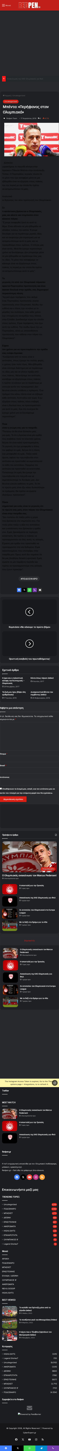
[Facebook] (19, 590)
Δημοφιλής (29, 940)
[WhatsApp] (29, 590)
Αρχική (8, 95)
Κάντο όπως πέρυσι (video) (42, 678)
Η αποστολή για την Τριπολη (31, 885)
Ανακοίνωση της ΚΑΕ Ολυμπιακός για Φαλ (37, 898)
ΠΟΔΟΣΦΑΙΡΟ (30, 578)
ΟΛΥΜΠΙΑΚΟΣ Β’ (9, 1280)
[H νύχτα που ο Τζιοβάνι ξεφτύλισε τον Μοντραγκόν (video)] (9, 1336)
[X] (24, 590)
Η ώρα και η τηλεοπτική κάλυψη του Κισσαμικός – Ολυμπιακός (13, 680)
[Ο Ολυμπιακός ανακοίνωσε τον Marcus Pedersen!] (10, 953)
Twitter (5, 1090)
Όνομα (3, 754)
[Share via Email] (40, 590)
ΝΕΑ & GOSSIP (8, 1288)
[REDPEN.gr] (29, 5)
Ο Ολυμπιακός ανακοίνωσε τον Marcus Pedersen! (29, 875)
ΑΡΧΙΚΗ (5, 1259)
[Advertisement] (29, 42)
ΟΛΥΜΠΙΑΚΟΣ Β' (11, 1239)
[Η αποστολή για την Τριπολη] (9, 889)
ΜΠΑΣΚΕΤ (8, 1213)
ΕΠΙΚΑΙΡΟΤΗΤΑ (10, 1235)
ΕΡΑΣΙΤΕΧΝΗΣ (10, 1222)
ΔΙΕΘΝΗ (7, 1218)
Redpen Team (11, 118)
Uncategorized (18, 95)
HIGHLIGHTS (9, 1231)
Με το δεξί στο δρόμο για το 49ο (33, 922)
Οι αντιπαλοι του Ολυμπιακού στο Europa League (28, 79)
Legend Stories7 (11, 1244)
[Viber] (35, 590)
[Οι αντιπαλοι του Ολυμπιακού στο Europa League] (9, 913)
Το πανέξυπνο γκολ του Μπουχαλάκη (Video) (38, 1320)
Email (3, 765)
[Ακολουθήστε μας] (54, 1082)
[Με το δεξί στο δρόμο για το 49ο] (9, 926)
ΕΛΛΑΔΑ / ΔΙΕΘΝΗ (10, 1276)
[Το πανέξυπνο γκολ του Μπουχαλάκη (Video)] (9, 1323)
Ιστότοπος (4, 777)
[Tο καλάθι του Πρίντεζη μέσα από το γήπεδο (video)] (9, 1311)
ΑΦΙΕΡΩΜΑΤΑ (10, 1226)
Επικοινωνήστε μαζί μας (20, 1189)
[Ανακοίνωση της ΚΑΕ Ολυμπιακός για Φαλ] (9, 901)
